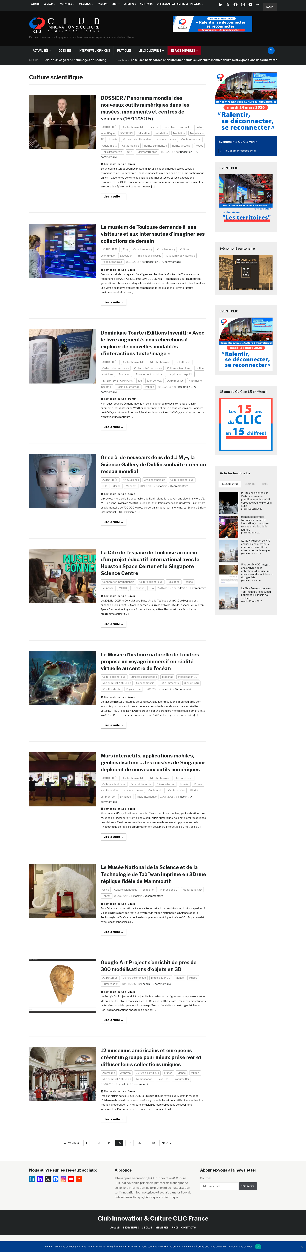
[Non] (301, 1246)
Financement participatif (149, 374)
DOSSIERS (65, 50)
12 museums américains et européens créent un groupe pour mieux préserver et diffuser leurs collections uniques (151, 1057)
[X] (228, 4)
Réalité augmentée (155, 145)
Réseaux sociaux (112, 261)
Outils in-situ (109, 145)
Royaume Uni (133, 689)
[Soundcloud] (257, 4)
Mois (265, 484)
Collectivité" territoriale (148, 368)
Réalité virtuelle (181, 145)
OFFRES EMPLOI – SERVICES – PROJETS (179, 3)
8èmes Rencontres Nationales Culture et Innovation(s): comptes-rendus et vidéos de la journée (255, 523)
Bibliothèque (183, 362)
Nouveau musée (166, 139)
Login (269, 6)
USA (129, 151)
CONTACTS (146, 3)
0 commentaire (171, 261)
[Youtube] (250, 4)
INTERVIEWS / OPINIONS (94, 50)
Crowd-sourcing (142, 249)
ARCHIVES (130, 3)
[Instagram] (243, 4)
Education (144, 133)
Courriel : (206, 1178)
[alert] (246, 151)
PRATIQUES (124, 50)
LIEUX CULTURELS (150, 50)
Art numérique (184, 778)
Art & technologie (160, 362)
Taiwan (106, 895)
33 (98, 1143)
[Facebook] (235, 4)
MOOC (123, 587)
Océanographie (145, 682)
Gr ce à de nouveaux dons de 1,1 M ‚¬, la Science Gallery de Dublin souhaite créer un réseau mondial (153, 464)
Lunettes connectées (144, 676)
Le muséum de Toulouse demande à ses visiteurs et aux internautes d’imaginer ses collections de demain (153, 234)
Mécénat (131, 485)
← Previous (71, 1143)
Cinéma (153, 127)
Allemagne (108, 1072)
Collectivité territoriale (177, 127)
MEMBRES (85, 3)
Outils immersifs (191, 139)
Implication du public (149, 255)
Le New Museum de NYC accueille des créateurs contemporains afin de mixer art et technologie (256, 545)
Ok (258, 1246)
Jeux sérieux (154, 380)
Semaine (250, 484)
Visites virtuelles (147, 151)
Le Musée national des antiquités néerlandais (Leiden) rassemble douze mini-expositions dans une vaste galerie (171, 60)
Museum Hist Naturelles (137, 139)
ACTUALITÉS (41, 50)
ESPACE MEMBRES (183, 50)
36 (129, 1143)
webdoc (149, 386)
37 (140, 1143)
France (189, 581)
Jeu (140, 380)
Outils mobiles (130, 145)
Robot (199, 145)
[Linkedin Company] (220, 4)
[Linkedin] (40, 1179)
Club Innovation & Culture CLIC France (153, 1218)
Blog (125, 249)
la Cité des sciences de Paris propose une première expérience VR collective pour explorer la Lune (256, 499)
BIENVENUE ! (131, 1227)
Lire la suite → (113, 196)
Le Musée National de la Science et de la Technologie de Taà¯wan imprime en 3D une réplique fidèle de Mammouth (153, 874)
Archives (125, 1072)
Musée (113, 139)
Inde (104, 485)
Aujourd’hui (230, 484)
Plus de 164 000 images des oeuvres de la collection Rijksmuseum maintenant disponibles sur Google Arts (257, 571)
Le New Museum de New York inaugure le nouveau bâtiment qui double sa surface (256, 593)
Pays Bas (162, 1078)
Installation (161, 133)
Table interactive (112, 151)
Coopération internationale (118, 581)
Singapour (138, 587)
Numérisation (110, 983)
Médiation (179, 133)
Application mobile (133, 127)
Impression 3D (168, 889)
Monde (179, 977)
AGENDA (102, 3)
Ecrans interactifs (141, 784)
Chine (105, 889)
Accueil (35, 3)
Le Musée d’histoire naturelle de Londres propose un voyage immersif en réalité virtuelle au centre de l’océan (150, 661)
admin (163, 485)
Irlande (117, 485)
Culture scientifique (178, 368)
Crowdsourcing (166, 249)
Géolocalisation (166, 784)
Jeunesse (108, 587)
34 (109, 1143)
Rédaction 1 (187, 151)
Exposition (126, 255)
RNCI (114, 3)
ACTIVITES (66, 3)
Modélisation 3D (187, 676)
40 (153, 1143)
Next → (167, 1143)
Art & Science (131, 479)
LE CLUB (48, 3)
